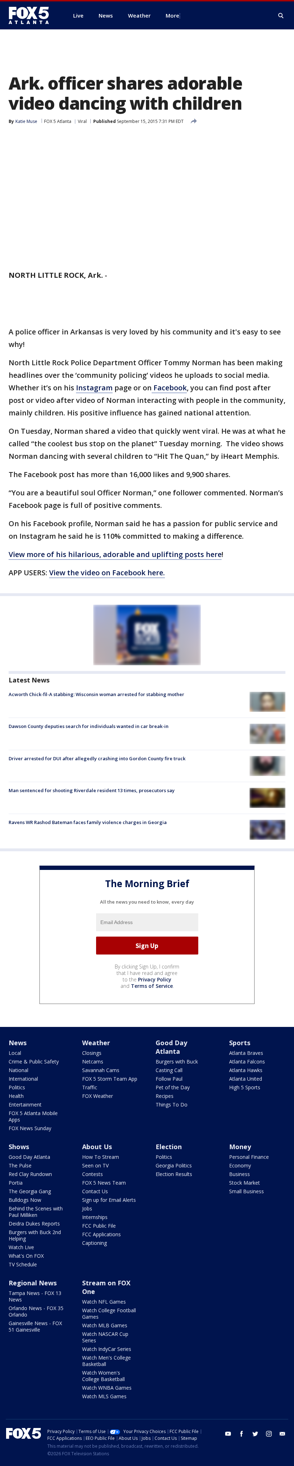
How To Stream (100, 1156)
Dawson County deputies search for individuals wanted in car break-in (89, 726)
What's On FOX (26, 1255)
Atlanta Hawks (245, 1070)
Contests (92, 1174)
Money (240, 1146)
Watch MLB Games (104, 1325)
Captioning (94, 1242)
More (172, 15)
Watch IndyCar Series (106, 1349)
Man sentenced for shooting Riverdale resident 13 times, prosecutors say (92, 790)
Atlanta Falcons (247, 1061)
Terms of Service (152, 985)
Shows (19, 1146)
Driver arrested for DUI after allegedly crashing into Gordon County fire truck (97, 758)
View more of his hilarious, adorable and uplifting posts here (115, 554)
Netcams (92, 1061)
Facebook (169, 387)
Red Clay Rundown (30, 1174)
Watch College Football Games (109, 1313)
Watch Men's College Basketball (106, 1360)
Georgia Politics (174, 1165)
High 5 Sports (244, 1087)
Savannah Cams (100, 1070)
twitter (255, 1433)
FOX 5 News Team (104, 1182)
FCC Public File (99, 1225)
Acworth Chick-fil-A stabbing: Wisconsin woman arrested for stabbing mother (96, 694)
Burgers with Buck (177, 1061)
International (23, 1078)
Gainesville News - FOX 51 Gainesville (35, 1326)
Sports (239, 1042)
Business (239, 1174)
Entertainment (25, 1104)
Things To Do (172, 1104)
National (18, 1070)
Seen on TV (95, 1165)
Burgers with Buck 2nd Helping (35, 1235)
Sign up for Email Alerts (109, 1199)
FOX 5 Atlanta (57, 121)
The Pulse (20, 1165)
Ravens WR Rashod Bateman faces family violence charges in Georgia (88, 822)
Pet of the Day (173, 1087)
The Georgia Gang (30, 1191)
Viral (82, 121)
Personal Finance (249, 1156)
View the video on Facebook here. (107, 572)
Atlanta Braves (246, 1052)
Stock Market (244, 1182)
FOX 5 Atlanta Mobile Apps (33, 1116)
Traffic (89, 1087)
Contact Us (95, 1191)
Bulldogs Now (25, 1199)
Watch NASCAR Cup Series (105, 1337)
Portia (16, 1182)
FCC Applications (101, 1234)
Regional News (33, 1283)
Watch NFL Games (104, 1301)
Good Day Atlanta (171, 1047)
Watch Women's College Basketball (103, 1375)
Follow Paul (169, 1078)
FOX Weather (97, 1096)
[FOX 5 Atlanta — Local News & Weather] (32, 15)
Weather (96, 1042)
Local (15, 1052)
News (18, 1042)
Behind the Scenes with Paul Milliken (36, 1211)
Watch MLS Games (104, 1396)
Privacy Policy (154, 979)
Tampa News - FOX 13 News (35, 1296)
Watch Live (21, 1247)
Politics (17, 1087)
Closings (91, 1052)
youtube (228, 1433)
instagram (269, 1433)
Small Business (246, 1191)
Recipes (165, 1096)
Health (16, 1096)
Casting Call (169, 1070)
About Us (97, 1146)
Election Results (174, 1174)
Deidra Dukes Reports (34, 1223)
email (282, 1433)
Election (169, 1146)
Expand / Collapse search (281, 16)
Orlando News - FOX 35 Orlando (36, 1311)
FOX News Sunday (30, 1128)
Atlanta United (245, 1078)
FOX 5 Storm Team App (109, 1078)
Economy (240, 1165)
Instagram (94, 387)
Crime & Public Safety (34, 1061)
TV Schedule (23, 1264)
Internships (95, 1217)
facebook (241, 1433)
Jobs (87, 1208)
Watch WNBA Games (107, 1387)
